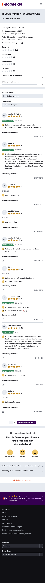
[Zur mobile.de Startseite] (12, 4)
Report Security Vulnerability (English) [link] (16, 534)
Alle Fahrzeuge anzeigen (22, 480)
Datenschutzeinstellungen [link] (12, 527)
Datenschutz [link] (7, 523)
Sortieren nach (7, 92)
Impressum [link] (6, 509)
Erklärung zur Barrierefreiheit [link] (13, 530)
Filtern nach (6, 101)
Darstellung (6, 551)
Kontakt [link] (5, 520)
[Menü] (41, 4)
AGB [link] (4, 513)
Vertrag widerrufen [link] (9, 516)
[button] (22, 132)
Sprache (5, 543)
